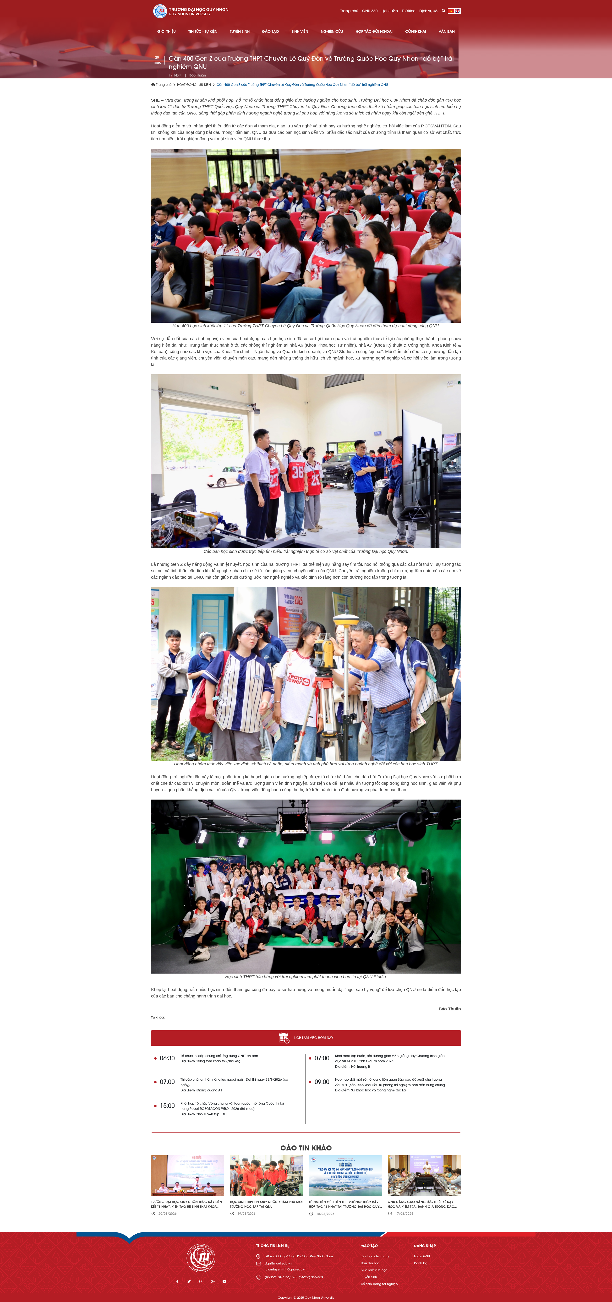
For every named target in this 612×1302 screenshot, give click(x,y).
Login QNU (422, 1256)
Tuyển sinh (369, 1277)
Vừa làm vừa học (374, 1270)
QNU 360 (370, 11)
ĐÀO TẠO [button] (270, 31)
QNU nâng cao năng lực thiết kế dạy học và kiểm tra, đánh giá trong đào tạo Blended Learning (421, 1206)
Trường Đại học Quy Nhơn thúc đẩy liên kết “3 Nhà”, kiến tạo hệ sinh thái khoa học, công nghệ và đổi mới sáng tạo (186, 1206)
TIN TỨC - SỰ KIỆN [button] (202, 31)
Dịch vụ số (428, 11)
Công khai (415, 31)
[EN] (457, 11)
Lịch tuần (390, 11)
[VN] (451, 11)
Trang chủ (349, 11)
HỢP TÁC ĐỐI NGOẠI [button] (374, 31)
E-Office (408, 11)
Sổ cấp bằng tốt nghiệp (379, 1284)
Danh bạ (420, 1263)
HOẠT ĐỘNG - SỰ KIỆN (194, 85)
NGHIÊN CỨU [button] (332, 31)
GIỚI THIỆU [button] (166, 31)
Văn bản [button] (447, 31)
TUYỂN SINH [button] (240, 31)
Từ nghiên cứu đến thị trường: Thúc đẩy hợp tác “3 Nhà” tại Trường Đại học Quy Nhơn (344, 1207)
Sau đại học (370, 1263)
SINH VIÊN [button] (299, 31)
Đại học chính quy (375, 1256)
